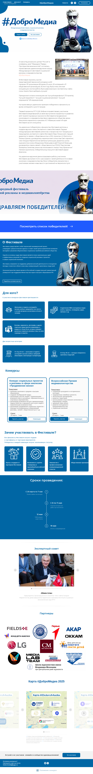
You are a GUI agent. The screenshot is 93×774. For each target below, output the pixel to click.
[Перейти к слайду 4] (35, 588)
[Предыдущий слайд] (15, 570)
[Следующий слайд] (77, 570)
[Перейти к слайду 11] (44, 588)
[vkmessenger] (45, 763)
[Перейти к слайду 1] (31, 588)
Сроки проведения (10, 3)
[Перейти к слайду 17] (52, 588)
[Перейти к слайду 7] (39, 588)
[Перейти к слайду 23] (60, 588)
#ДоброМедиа (24, 75)
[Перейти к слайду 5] (36, 588)
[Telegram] (75, 3)
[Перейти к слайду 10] (43, 588)
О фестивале (7, 2)
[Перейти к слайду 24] (61, 588)
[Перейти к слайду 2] (32, 588)
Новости (65, 3)
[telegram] (48, 763)
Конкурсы (26, 2)
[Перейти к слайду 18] (53, 588)
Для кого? (17, 2)
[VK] (72, 3)
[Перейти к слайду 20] (56, 588)
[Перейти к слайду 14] (48, 588)
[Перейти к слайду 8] (40, 588)
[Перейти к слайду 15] (49, 588)
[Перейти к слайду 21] (57, 588)
